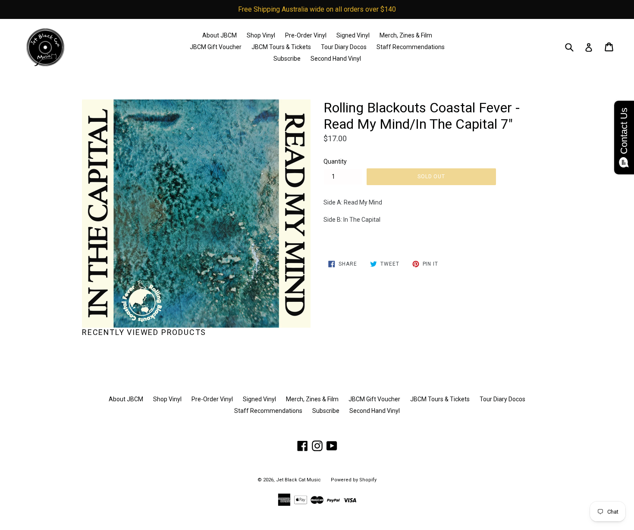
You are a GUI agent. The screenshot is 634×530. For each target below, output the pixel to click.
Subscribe (287, 58)
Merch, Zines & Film (406, 35)
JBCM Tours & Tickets (281, 46)
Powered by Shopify (354, 480)
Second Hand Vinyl (336, 58)
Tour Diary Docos (344, 46)
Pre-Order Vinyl (305, 35)
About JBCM (219, 35)
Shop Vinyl (261, 35)
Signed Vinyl (353, 35)
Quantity (335, 161)
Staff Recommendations (411, 46)
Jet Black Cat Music (298, 480)
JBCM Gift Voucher (216, 46)
